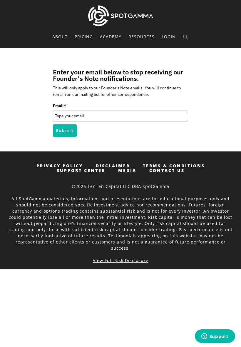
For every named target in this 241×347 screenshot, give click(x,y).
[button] (186, 37)
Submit (65, 130)
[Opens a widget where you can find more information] (215, 336)
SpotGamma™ (120, 15)
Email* (59, 106)
